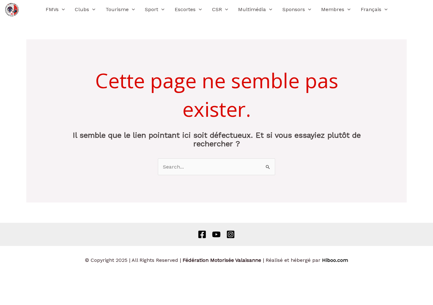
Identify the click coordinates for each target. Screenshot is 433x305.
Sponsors (293, 9)
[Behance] (216, 234)
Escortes (185, 9)
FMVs (52, 9)
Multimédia (252, 9)
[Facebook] (202, 234)
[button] (62, 9)
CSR (217, 9)
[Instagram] (230, 234)
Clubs (82, 9)
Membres (332, 9)
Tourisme (117, 9)
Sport (151, 9)
